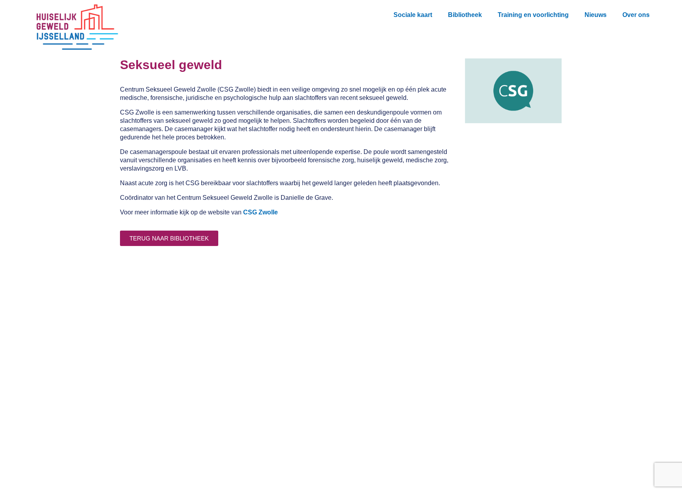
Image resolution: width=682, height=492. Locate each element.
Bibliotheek (465, 14)
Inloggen (195, 428)
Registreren (199, 412)
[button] (663, 13)
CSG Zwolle (260, 212)
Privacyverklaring (208, 444)
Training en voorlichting (533, 14)
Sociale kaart (412, 14)
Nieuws (596, 14)
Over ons (636, 14)
